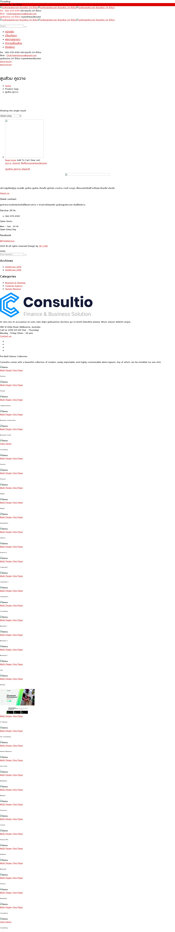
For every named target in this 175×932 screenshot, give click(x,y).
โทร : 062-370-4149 (10, 10)
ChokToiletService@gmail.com (21, 13)
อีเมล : (3, 13)
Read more (10, 160)
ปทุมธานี (16, 163)
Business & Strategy (15, 282)
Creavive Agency (13, 285)
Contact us (5, 336)
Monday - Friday (8, 333)
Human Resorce (13, 288)
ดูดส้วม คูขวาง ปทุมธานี (17, 169)
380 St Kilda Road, (9, 327)
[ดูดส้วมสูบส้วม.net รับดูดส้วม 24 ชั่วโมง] (19, 7)
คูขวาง (8, 163)
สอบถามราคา (6, 61)
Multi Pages (6, 370)
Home (8, 85)
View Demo (5, 443)
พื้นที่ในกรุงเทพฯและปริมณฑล (34, 163)
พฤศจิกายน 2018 (13, 270)
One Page (18, 370)
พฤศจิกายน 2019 (13, 266)
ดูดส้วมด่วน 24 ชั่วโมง (10, 16)
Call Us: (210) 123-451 (10, 330)
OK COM (43, 246)
